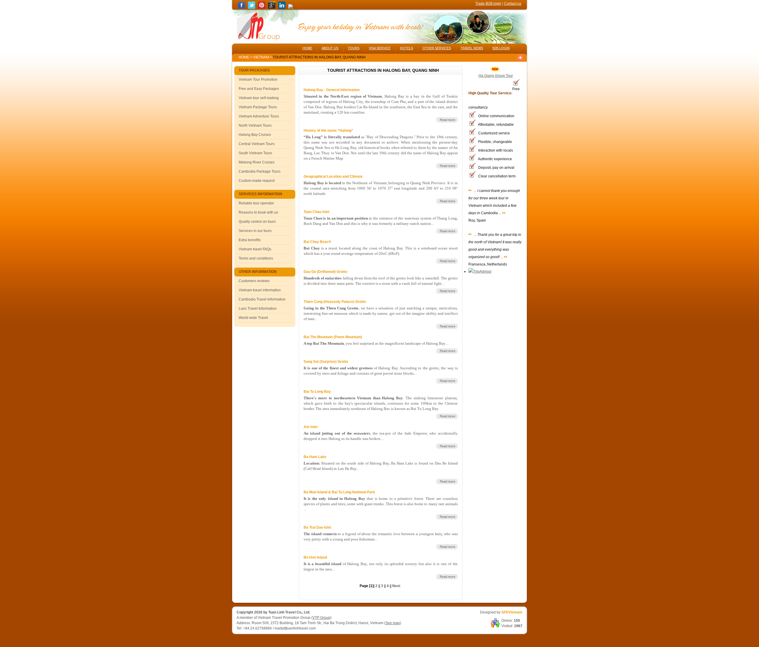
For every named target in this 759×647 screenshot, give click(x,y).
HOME (307, 48)
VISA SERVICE (379, 48)
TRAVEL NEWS (471, 48)
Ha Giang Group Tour (496, 76)
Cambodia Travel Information (262, 299)
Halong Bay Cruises (255, 135)
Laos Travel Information (258, 308)
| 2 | (376, 586)
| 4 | (387, 586)
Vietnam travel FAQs (255, 249)
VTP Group (321, 618)
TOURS (353, 48)
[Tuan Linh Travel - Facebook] (241, 8)
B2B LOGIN (501, 48)
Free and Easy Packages (259, 89)
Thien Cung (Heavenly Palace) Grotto (335, 302)
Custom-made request (257, 181)
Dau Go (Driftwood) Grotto (325, 272)
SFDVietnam (511, 612)
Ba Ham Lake (315, 457)
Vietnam (261, 57)
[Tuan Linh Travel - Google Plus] (271, 8)
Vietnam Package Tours (258, 107)
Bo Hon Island (315, 557)
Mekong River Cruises (257, 162)
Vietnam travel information (260, 290)
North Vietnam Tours (255, 125)
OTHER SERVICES (436, 48)
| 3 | (382, 586)
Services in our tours (255, 231)
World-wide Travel (253, 318)
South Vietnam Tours (255, 153)
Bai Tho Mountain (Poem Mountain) (333, 337)
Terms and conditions (256, 258)
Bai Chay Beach (317, 242)
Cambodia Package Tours (259, 171)
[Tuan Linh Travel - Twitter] (251, 8)
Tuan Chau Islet (316, 212)
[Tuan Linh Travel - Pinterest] (261, 8)
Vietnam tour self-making (259, 98)
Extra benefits (250, 240)
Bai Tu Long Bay (317, 392)
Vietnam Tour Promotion (258, 79)
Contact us (512, 3)
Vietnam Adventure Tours (259, 116)
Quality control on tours (257, 222)
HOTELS (406, 48)
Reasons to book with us (258, 212)
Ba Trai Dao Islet (317, 527)
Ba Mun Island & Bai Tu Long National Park (339, 492)
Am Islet (311, 427)
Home (244, 57)
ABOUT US (330, 48)
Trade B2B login (488, 3)
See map (392, 623)
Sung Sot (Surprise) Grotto (326, 362)
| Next (395, 586)
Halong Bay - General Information (332, 90)
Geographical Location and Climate (333, 176)
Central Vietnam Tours (257, 144)
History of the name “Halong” (328, 130)
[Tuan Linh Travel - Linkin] (282, 8)
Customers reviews (254, 281)
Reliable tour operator (256, 203)
